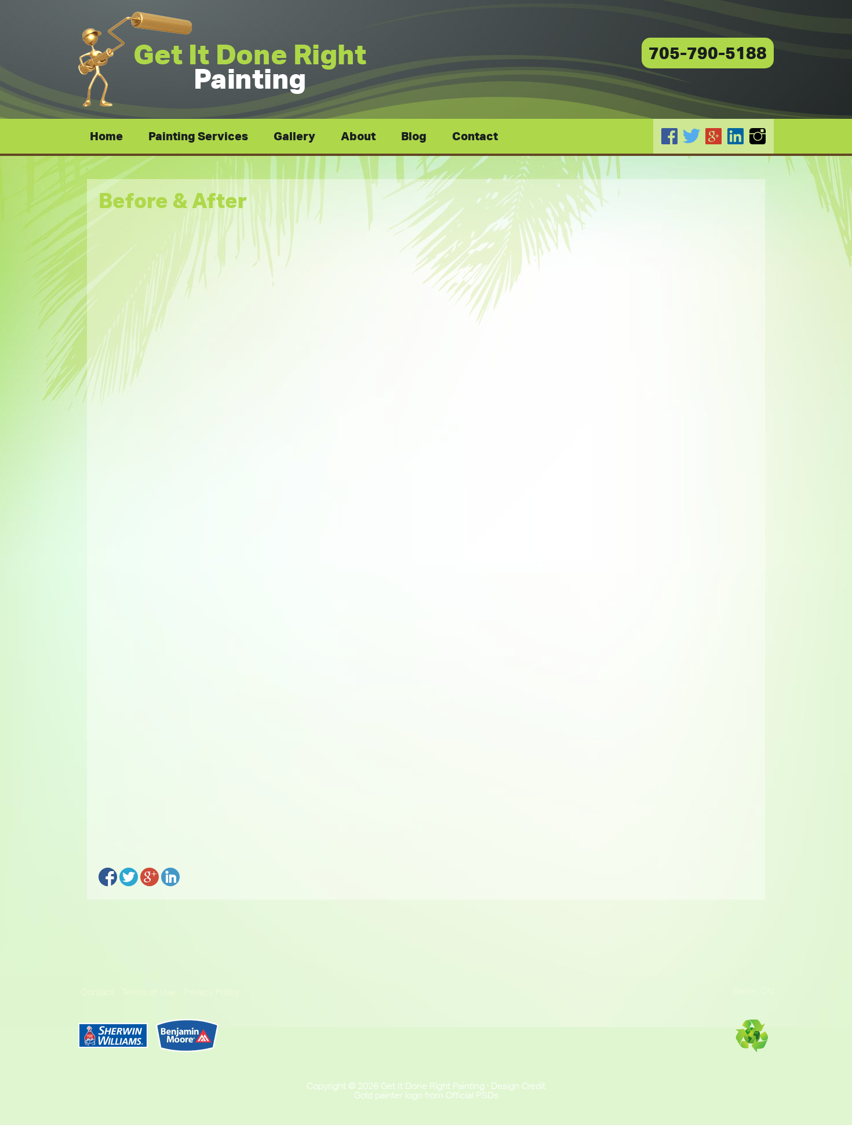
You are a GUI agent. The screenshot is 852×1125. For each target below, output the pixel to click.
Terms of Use (149, 991)
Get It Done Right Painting (223, 59)
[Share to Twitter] (128, 877)
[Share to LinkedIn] (170, 877)
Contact (97, 991)
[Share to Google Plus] (149, 877)
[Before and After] (426, 435)
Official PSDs (472, 1095)
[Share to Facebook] (108, 877)
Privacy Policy (211, 991)
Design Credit (518, 1085)
